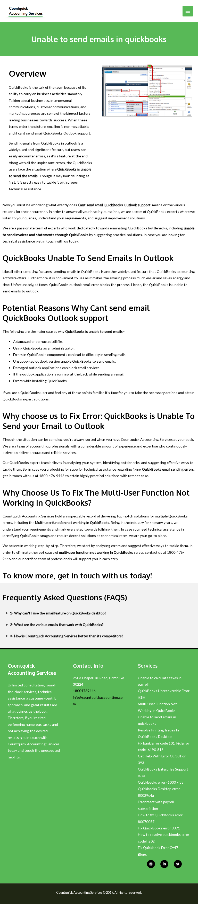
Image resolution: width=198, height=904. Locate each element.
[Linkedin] (164, 864)
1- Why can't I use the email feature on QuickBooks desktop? (58, 613)
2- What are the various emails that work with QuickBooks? (57, 624)
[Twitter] (178, 864)
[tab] (99, 613)
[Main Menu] (188, 11)
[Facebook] (151, 864)
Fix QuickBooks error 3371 (159, 828)
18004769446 (84, 690)
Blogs (142, 854)
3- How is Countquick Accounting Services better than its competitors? (66, 636)
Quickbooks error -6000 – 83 (161, 782)
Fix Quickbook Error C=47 (158, 847)
